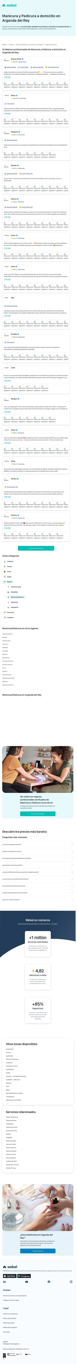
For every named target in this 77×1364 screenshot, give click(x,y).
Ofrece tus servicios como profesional (15, 1296)
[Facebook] (48, 1281)
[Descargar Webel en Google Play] (24, 1276)
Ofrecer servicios (38, 1251)
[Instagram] (71, 1281)
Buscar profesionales (37, 814)
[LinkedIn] (4, 1281)
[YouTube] (26, 1281)
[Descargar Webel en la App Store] (10, 1276)
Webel (4, 45)
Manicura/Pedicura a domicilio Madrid (29, 45)
